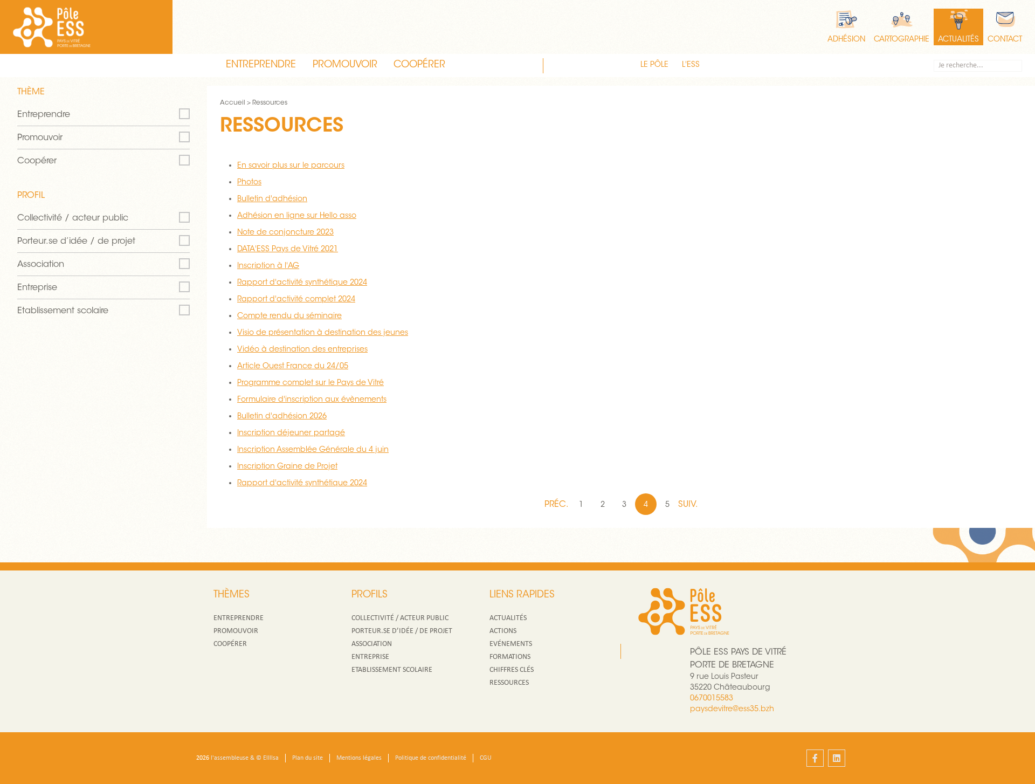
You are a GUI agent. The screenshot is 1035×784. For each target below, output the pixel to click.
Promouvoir (345, 65)
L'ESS (691, 65)
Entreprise (37, 288)
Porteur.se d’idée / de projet (76, 241)
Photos (249, 183)
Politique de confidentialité (430, 758)
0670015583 (711, 699)
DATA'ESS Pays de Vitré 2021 (287, 249)
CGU (486, 758)
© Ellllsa (267, 758)
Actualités (958, 40)
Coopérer (419, 65)
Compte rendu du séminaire (289, 316)
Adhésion (846, 40)
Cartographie (901, 40)
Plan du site (307, 758)
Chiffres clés (511, 670)
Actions (502, 631)
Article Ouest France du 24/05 (292, 366)
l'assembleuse (230, 758)
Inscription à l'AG (268, 266)
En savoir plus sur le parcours (290, 166)
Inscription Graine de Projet (287, 467)
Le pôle (654, 65)
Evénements (510, 644)
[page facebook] (815, 758)
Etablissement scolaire (62, 311)
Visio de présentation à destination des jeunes (322, 333)
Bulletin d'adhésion (272, 199)
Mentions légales (359, 758)
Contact (1005, 40)
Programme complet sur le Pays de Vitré (310, 383)
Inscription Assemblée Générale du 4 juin (313, 450)
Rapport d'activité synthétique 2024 (302, 283)
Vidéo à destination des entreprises (302, 350)
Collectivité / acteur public (72, 218)
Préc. (557, 504)
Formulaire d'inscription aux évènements (312, 400)
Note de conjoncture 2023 (285, 233)
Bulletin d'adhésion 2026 (282, 417)
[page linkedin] (836, 758)
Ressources (509, 683)
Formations (509, 657)
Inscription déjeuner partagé (291, 433)
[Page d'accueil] (52, 27)
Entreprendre (261, 65)
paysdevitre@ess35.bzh (732, 709)
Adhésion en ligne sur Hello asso (296, 216)
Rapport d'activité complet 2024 (296, 300)
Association (40, 264)
